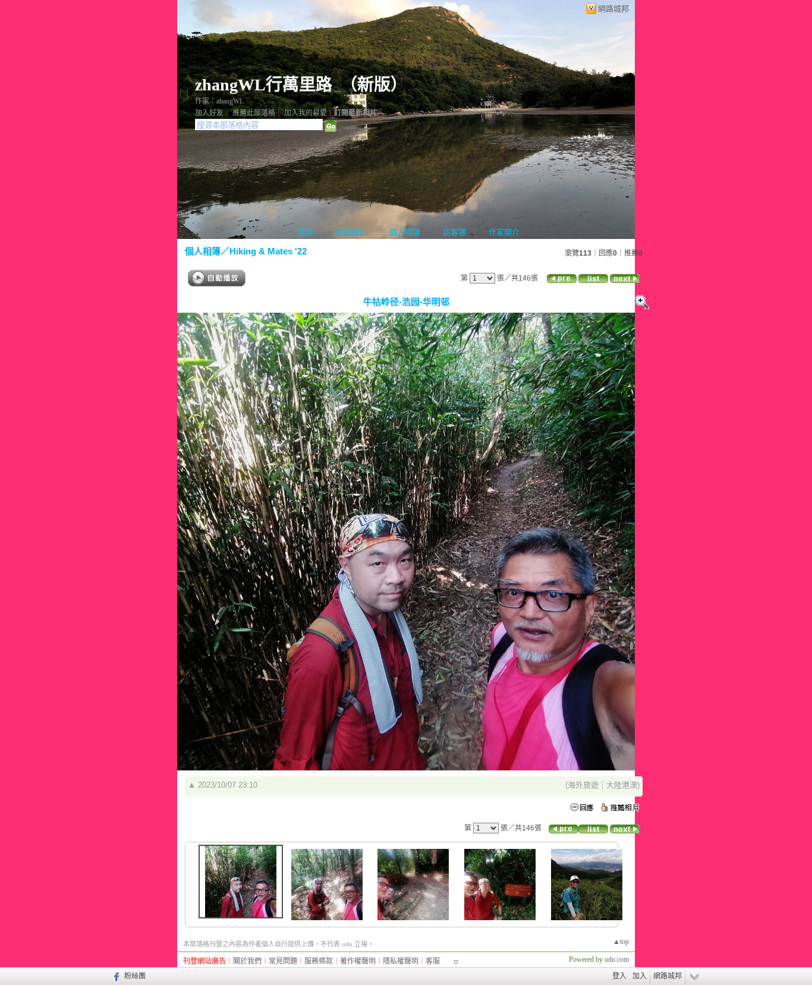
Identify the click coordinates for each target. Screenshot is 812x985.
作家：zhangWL (219, 101)
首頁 (305, 232)
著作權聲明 (358, 961)
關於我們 (247, 961)
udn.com (617, 959)
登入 (619, 976)
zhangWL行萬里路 (263, 84)
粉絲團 (135, 976)
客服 (433, 961)
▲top (621, 941)
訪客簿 (454, 232)
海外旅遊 (583, 785)
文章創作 (351, 232)
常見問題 (283, 961)
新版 (374, 84)
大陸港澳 (621, 785)
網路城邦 (613, 8)
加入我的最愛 (305, 113)
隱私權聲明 (400, 961)
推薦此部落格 (253, 113)
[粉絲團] (115, 976)
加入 (639, 976)
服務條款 (318, 961)
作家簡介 (504, 232)
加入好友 (209, 113)
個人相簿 (404, 232)
